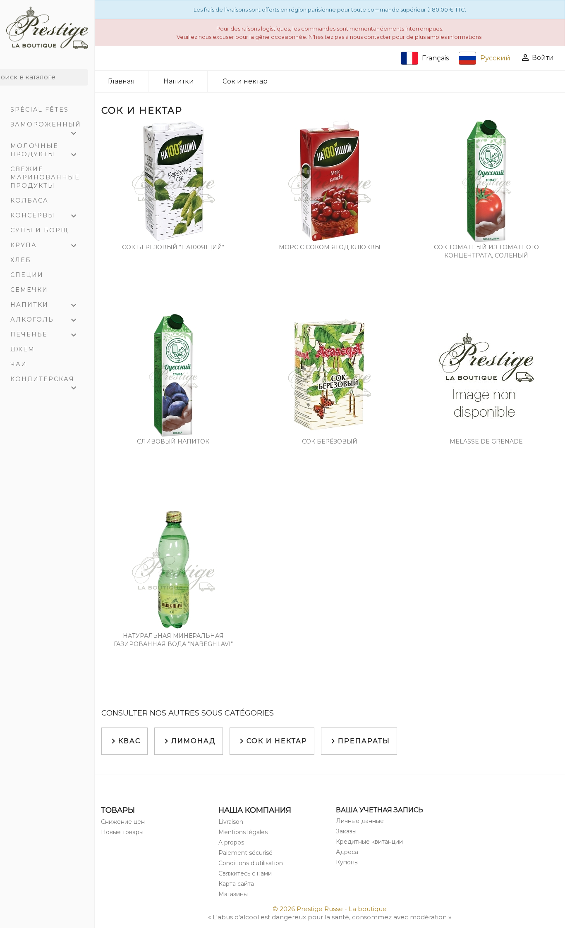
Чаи (18, 364)
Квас (124, 741)
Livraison (230, 821)
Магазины (233, 894)
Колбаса (29, 200)
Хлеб (20, 260)
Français (435, 58)
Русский (495, 58)
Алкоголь (44, 320)
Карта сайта (236, 883)
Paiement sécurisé (245, 852)
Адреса (347, 852)
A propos (231, 842)
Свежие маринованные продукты (45, 177)
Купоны (347, 862)
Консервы (44, 216)
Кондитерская (44, 380)
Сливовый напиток (173, 441)
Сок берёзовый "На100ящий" (173, 247)
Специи (26, 275)
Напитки (44, 305)
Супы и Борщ (39, 230)
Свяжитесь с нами (245, 873)
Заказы (346, 831)
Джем (22, 349)
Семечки (29, 289)
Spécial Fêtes (39, 109)
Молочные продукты (44, 151)
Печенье (44, 335)
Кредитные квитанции (369, 841)
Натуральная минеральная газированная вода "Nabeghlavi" (173, 640)
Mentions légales (243, 832)
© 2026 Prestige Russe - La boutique (330, 909)
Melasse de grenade (486, 441)
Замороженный (45, 126)
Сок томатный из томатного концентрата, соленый (486, 251)
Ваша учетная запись (379, 810)
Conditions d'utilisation (250, 863)
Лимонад (188, 741)
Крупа (44, 246)
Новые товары (122, 832)
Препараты (359, 741)
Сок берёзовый (329, 441)
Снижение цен (123, 821)
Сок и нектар (272, 741)
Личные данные (360, 821)
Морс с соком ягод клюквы (330, 247)
